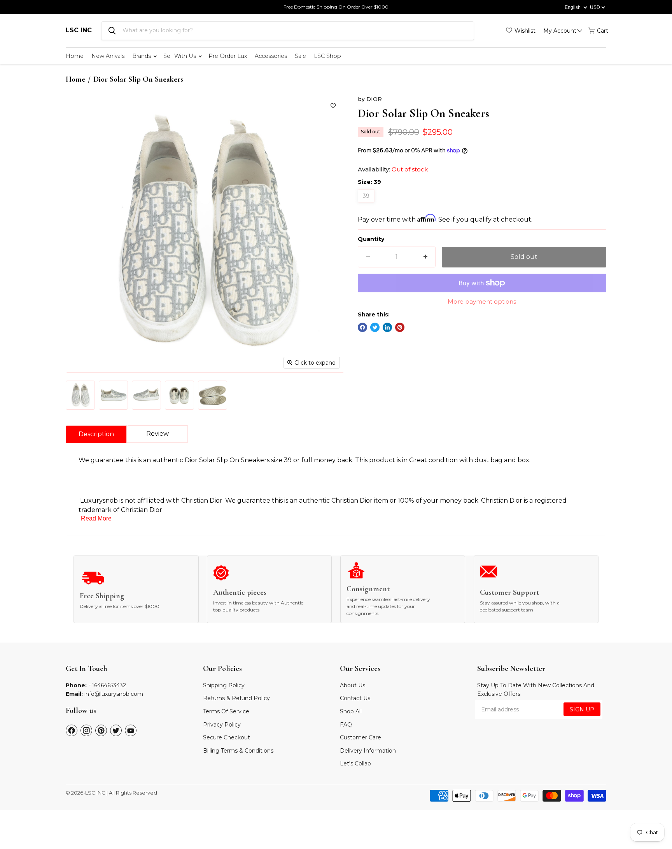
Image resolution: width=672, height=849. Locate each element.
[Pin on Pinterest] (399, 327)
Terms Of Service (226, 711)
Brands (142, 55)
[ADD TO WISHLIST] (333, 106)
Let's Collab (355, 763)
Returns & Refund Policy (236, 698)
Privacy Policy (222, 724)
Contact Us (355, 698)
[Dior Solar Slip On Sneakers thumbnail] (80, 395)
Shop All (351, 711)
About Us (352, 685)
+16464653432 (107, 685)
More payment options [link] (482, 301)
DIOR (374, 99)
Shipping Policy (224, 685)
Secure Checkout (226, 737)
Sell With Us (180, 55)
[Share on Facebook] (362, 327)
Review (157, 433)
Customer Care (360, 737)
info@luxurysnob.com (113, 693)
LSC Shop (327, 55)
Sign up (582, 709)
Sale (300, 55)
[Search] (112, 31)
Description (96, 434)
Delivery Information (368, 750)
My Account (559, 31)
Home (75, 55)
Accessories (271, 55)
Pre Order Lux (227, 55)
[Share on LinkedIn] (387, 327)
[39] (367, 204)
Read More (96, 518)
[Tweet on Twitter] (375, 327)
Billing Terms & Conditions (238, 750)
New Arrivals (107, 55)
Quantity (371, 239)
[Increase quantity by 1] (425, 256)
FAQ (346, 724)
